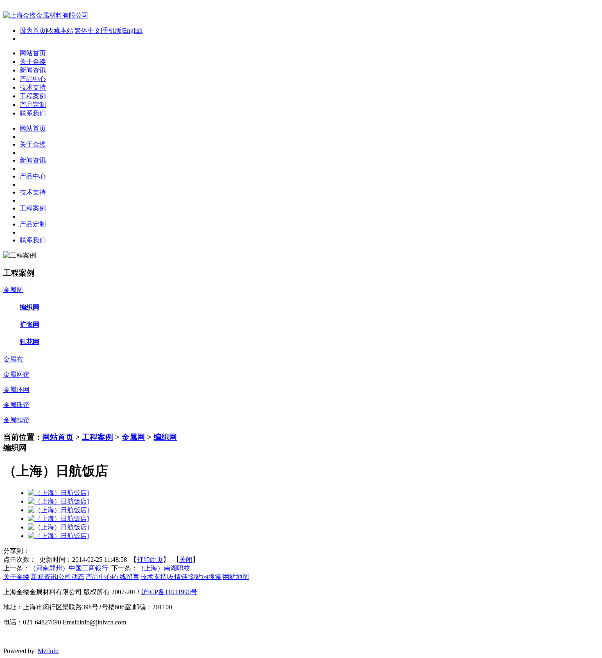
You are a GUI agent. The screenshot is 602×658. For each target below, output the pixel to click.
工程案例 (97, 437)
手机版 (112, 30)
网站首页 (57, 437)
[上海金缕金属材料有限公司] (45, 15)
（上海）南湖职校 (164, 568)
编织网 (165, 437)
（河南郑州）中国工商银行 (68, 568)
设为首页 (33, 30)
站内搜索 (208, 576)
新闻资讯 (44, 576)
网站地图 (236, 576)
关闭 (185, 559)
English (133, 30)
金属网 (133, 437)
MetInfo (48, 650)
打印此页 (150, 559)
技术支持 (153, 576)
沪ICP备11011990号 (169, 591)
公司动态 (71, 576)
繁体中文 (88, 30)
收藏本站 (60, 30)
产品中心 (99, 576)
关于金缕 (16, 576)
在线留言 (126, 576)
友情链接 (181, 576)
